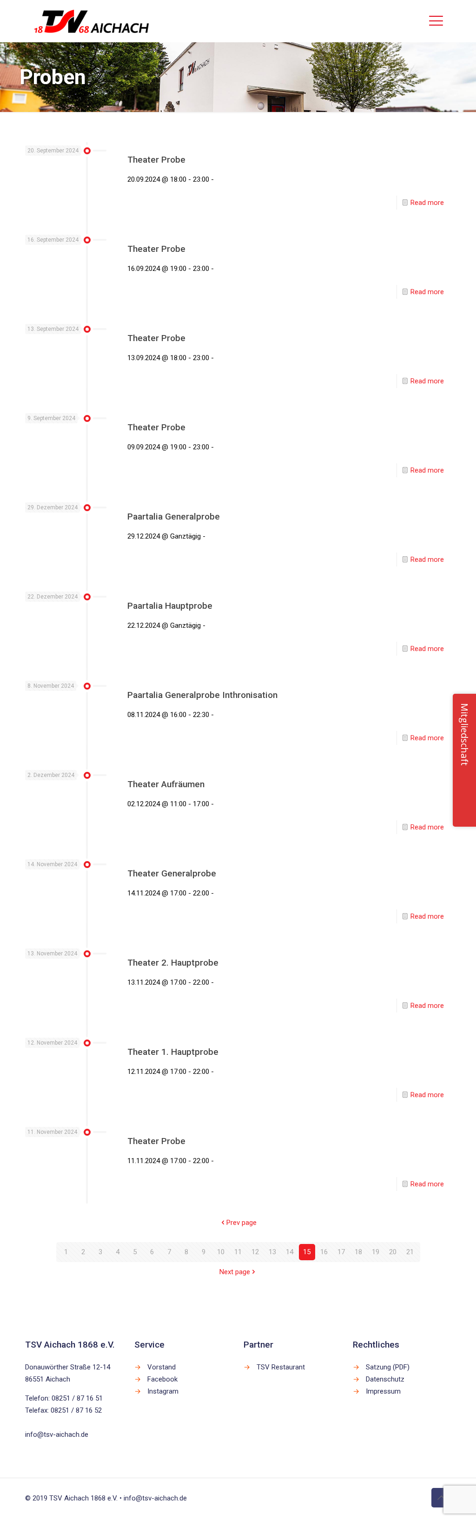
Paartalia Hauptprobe (169, 605)
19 (375, 1252)
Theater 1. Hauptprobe (172, 1051)
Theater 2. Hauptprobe (172, 962)
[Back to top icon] (441, 1497)
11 (238, 1252)
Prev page (241, 1222)
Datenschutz (385, 1379)
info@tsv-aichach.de (56, 1434)
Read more (427, 202)
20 (393, 1252)
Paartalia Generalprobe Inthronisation (202, 695)
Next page (234, 1272)
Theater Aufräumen (166, 784)
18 (358, 1252)
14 (289, 1252)
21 (410, 1252)
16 (324, 1252)
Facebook (162, 1379)
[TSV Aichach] (91, 21)
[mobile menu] (436, 21)
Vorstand (161, 1367)
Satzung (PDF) (388, 1367)
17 (341, 1252)
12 (255, 1252)
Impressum (383, 1391)
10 (221, 1252)
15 (307, 1252)
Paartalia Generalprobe (173, 516)
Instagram (162, 1391)
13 (272, 1252)
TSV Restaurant (281, 1367)
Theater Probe (156, 159)
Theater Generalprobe (171, 873)
